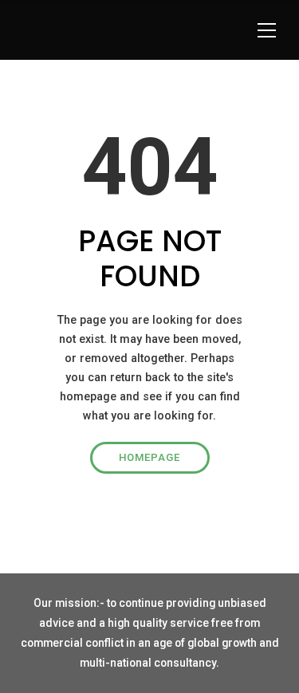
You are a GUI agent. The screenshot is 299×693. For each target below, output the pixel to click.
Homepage (149, 457)
